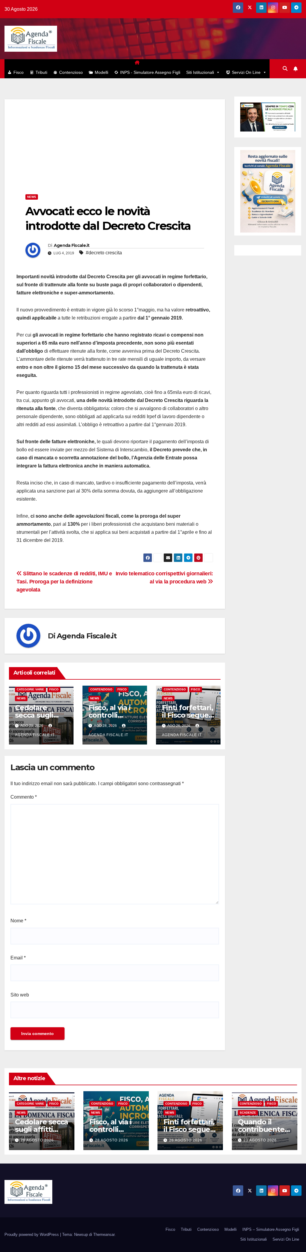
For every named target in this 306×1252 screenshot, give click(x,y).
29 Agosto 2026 (37, 1140)
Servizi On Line (246, 72)
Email (18, 957)
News (31, 196)
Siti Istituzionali (200, 72)
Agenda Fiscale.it (72, 245)
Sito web (19, 994)
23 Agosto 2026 (260, 1140)
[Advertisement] (114, 141)
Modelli (101, 72)
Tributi (41, 72)
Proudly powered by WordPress (32, 1234)
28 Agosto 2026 (111, 1140)
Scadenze (248, 1113)
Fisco (18, 72)
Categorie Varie (30, 689)
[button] (285, 68)
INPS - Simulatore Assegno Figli (150, 72)
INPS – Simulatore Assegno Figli (270, 1229)
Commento (23, 796)
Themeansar (103, 1234)
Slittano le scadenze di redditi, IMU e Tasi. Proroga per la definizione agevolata (64, 581)
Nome (18, 920)
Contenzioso (71, 72)
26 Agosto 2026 (185, 1140)
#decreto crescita (104, 252)
